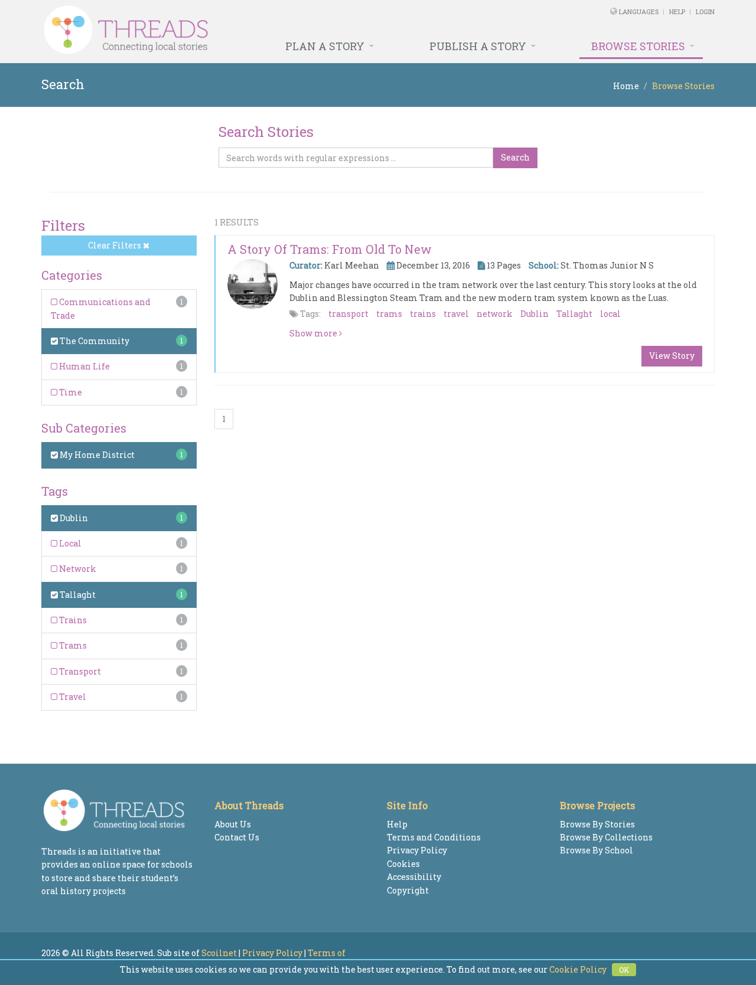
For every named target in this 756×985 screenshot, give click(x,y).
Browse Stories (638, 46)
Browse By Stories (597, 824)
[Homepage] (249, 30)
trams (389, 313)
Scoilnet (219, 952)
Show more (314, 333)
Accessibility (414, 876)
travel (456, 313)
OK (624, 969)
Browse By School (596, 850)
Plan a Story (324, 46)
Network (76, 568)
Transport (79, 671)
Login (705, 11)
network (495, 313)
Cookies (403, 863)
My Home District (96, 454)
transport (348, 313)
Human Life (83, 366)
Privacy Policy (417, 850)
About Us (232, 824)
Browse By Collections (606, 837)
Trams (72, 645)
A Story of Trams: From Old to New (329, 249)
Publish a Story (477, 46)
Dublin (73, 517)
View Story (672, 355)
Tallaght (77, 594)
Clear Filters (115, 245)
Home (626, 85)
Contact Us (236, 837)
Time (69, 392)
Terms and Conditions (434, 837)
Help (677, 11)
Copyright (408, 890)
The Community (93, 340)
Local (69, 543)
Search (515, 157)
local (610, 313)
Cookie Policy (578, 969)
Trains (72, 620)
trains (423, 313)
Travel (71, 696)
